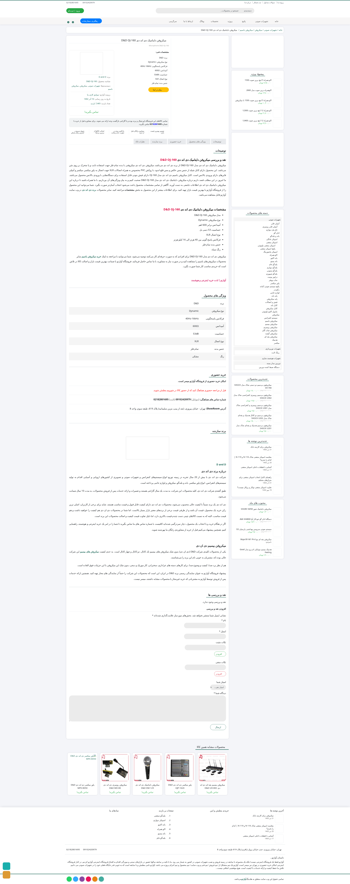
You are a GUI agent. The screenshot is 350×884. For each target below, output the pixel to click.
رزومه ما (280, 2)
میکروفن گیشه (271, 333)
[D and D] (91, 63)
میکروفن (258, 30)
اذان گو (276, 233)
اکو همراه (273, 255)
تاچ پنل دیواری (271, 229)
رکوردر (276, 289)
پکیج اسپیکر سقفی (267, 248)
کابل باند (274, 305)
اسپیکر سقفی (271, 242)
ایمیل (222, 631)
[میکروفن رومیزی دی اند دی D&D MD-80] (115, 767)
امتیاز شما (221, 682)
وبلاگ (202, 21)
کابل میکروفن (271, 308)
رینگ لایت (275, 352)
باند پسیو (274, 261)
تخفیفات (214, 21)
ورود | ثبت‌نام (74, 10)
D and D (102, 77)
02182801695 (72, 2)
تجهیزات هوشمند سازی (271, 358)
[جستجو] (158, 10)
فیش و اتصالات (271, 302)
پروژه (229, 21)
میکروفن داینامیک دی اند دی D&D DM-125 (147, 786)
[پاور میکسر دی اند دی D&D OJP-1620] (180, 767)
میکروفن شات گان (269, 330)
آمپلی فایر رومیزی (269, 226)
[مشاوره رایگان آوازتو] (257, 52)
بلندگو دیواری (272, 267)
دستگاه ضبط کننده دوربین (269, 367)
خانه (276, 21)
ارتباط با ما (188, 21)
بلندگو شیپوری (271, 273)
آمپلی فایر (275, 223)
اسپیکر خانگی (271, 239)
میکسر (276, 343)
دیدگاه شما (220, 693)
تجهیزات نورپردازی (273, 348)
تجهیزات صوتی (261, 21)
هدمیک (274, 340)
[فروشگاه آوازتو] (257, 170)
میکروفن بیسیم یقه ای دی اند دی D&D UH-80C (212, 786)
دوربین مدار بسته (274, 363)
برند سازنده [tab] (157, 141)
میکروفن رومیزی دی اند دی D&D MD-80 (115, 786)
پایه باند (274, 295)
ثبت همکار (257, 2)
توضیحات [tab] (217, 141)
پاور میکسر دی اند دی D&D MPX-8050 (82, 786)
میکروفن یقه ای (270, 336)
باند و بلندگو (274, 236)
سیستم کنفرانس (270, 317)
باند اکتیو (274, 258)
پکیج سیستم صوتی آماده (269, 286)
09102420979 (89, 2)
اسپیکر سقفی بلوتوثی (266, 245)
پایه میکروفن (272, 299)
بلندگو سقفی (159, 815)
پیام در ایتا (157, 89)
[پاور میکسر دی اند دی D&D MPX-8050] (82, 767)
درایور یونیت (272, 277)
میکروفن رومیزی (270, 327)
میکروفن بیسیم (271, 324)
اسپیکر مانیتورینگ (270, 251)
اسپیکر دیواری (159, 820)
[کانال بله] (6, 866)
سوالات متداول (269, 2)
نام (223, 620)
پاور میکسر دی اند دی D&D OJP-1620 (180, 786)
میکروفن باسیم (246, 30)
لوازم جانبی (274, 292)
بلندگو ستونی (272, 270)
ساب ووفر (273, 280)
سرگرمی (173, 21)
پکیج (243, 21)
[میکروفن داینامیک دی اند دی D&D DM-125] (147, 767)
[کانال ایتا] (6, 875)
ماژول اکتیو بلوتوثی (269, 311)
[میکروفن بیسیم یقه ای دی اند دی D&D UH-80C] (212, 767)
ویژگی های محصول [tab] (197, 141)
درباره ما (247, 2)
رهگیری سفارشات (90, 21)
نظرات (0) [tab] (140, 141)
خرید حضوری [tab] (176, 141)
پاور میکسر (274, 283)
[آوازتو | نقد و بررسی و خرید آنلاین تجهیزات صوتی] (270, 10)
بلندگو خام (273, 264)
